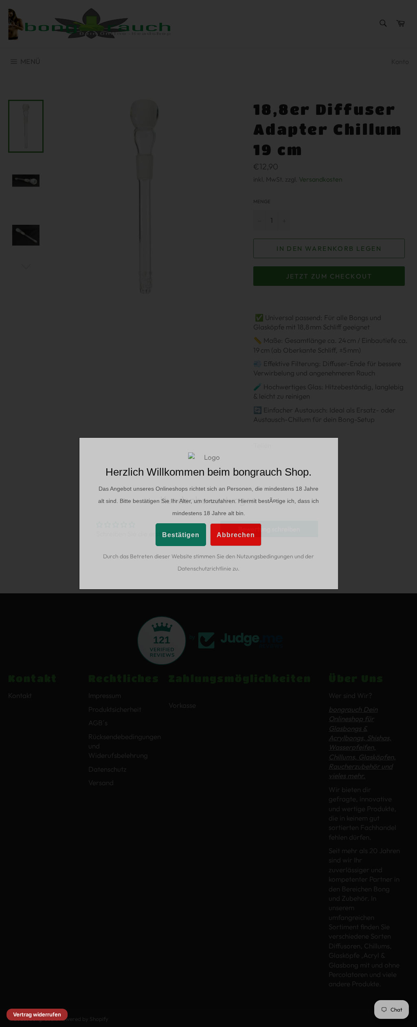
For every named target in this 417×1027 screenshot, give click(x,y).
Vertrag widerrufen (37, 1014)
